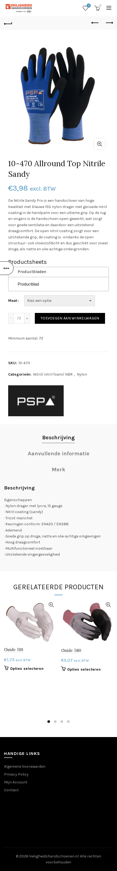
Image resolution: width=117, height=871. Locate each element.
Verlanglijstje (89, 5)
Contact (11, 790)
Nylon (82, 374)
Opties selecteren (27, 668)
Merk (58, 469)
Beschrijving (58, 437)
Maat (12, 300)
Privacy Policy (16, 774)
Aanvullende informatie (59, 453)
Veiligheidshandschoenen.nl (54, 856)
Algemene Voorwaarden (24, 766)
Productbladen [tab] (32, 271)
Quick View (51, 605)
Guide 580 (71, 650)
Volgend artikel (109, 23)
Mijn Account (15, 782)
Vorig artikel (95, 23)
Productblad (28, 284)
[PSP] (36, 400)
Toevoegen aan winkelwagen (70, 318)
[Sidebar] (7, 268)
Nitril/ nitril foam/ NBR (53, 374)
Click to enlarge (99, 144)
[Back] (8, 23)
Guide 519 (13, 649)
